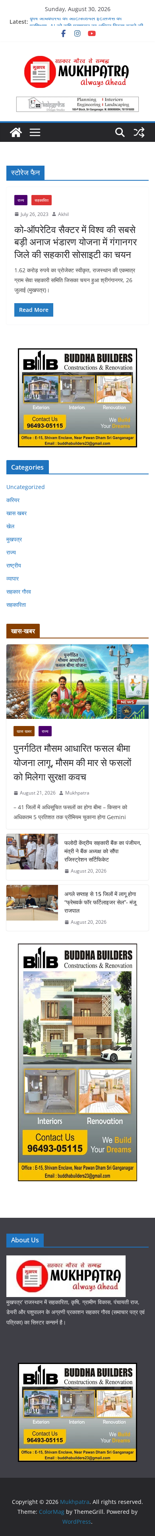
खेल (10, 526)
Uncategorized (25, 487)
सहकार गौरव (18, 591)
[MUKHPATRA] (66, 1260)
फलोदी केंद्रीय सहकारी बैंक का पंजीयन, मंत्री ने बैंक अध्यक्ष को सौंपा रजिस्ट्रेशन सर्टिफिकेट (102, 851)
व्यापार (12, 578)
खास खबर (16, 513)
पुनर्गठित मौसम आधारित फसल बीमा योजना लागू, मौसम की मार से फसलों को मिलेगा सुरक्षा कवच (72, 762)
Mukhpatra (77, 792)
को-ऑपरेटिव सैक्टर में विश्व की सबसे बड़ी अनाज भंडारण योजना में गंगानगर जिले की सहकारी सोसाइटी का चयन (75, 241)
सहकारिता (41, 200)
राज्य (20, 200)
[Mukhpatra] (15, 132)
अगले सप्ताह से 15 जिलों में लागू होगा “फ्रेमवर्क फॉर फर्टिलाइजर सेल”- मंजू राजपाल (100, 902)
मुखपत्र (14, 539)
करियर (12, 500)
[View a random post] (139, 132)
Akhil (63, 214)
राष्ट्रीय (13, 565)
